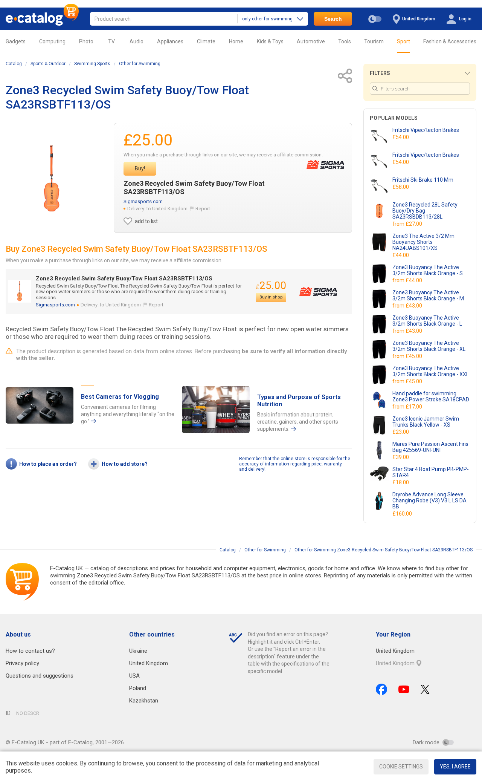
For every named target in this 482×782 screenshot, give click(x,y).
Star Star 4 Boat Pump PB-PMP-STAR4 (430, 472)
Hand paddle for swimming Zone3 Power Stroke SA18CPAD (430, 396)
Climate (206, 41)
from (407, 224)
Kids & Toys (270, 41)
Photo (86, 41)
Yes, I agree (455, 767)
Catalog (14, 63)
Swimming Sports (92, 63)
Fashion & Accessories (449, 41)
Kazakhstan (143, 700)
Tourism (374, 41)
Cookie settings (401, 767)
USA (134, 675)
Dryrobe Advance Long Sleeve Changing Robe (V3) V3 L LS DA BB (429, 500)
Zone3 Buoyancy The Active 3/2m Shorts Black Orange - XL (428, 346)
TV (111, 41)
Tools (344, 41)
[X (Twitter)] (425, 689)
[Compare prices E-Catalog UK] (42, 19)
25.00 (271, 285)
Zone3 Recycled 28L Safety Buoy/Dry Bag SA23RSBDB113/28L (425, 211)
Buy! (140, 168)
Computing (52, 41)
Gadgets (16, 41)
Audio (136, 41)
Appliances (170, 41)
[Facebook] (381, 689)
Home (236, 41)
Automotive (311, 41)
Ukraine (138, 650)
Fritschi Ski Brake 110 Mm (422, 180)
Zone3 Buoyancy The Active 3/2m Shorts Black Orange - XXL (430, 371)
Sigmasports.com (143, 201)
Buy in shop (271, 297)
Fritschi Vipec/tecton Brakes (425, 130)
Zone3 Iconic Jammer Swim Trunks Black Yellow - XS (425, 422)
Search (333, 19)
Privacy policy (22, 663)
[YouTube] (403, 689)
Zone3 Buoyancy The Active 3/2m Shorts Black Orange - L (427, 321)
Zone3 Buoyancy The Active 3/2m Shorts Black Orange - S (427, 270)
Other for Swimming (139, 63)
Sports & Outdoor (48, 63)
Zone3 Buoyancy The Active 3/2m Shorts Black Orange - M (428, 295)
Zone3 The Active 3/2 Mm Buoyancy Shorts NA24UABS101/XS (423, 242)
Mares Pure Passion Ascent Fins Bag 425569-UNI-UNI (430, 447)
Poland (137, 688)
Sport (403, 41)
